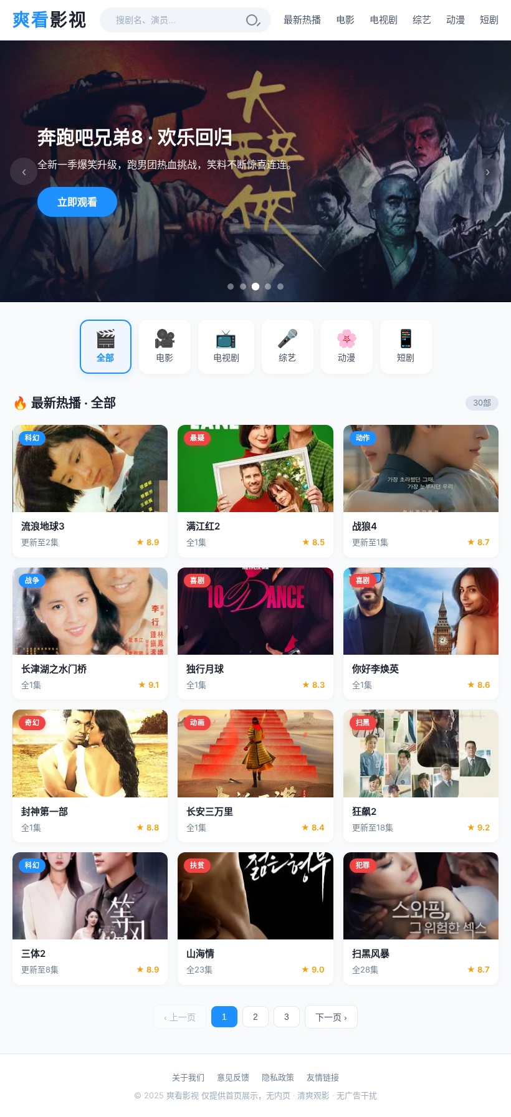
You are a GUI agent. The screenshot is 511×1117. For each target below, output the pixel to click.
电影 (345, 20)
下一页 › (331, 1017)
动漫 (455, 20)
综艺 (422, 20)
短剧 (489, 20)
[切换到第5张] (280, 286)
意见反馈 (233, 1077)
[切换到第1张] (230, 286)
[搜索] (252, 20)
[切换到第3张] (256, 287)
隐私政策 (278, 1077)
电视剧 (384, 20)
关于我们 (188, 1077)
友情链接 (323, 1077)
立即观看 (77, 202)
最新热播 (302, 20)
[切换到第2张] (243, 286)
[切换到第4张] (268, 286)
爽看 (49, 20)
